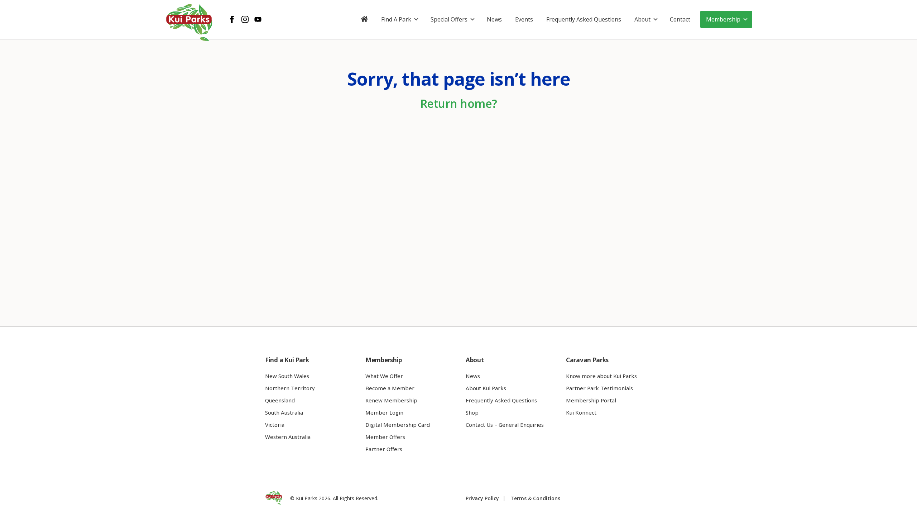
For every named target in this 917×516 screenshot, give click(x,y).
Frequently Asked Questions (583, 19)
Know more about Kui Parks (601, 375)
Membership (723, 19)
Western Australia (288, 436)
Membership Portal (591, 400)
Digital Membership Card (397, 424)
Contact (680, 19)
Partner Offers (383, 449)
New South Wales (287, 375)
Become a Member (389, 388)
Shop (472, 412)
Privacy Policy (482, 498)
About (642, 19)
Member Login (384, 412)
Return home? (458, 103)
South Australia (284, 412)
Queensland (280, 400)
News (494, 19)
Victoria (274, 424)
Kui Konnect (581, 412)
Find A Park (396, 19)
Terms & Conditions (535, 498)
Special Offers (449, 19)
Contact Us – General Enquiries (505, 424)
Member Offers (385, 436)
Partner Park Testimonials (599, 388)
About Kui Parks (486, 388)
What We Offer (384, 375)
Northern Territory (290, 388)
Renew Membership (391, 400)
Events (524, 19)
